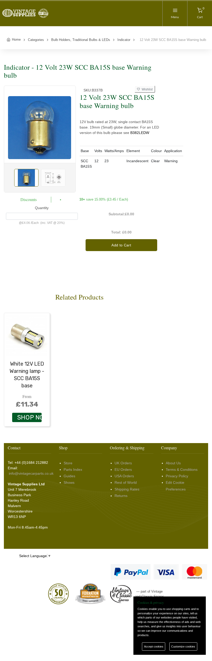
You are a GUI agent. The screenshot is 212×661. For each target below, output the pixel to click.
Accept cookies (153, 646)
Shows (69, 482)
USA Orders (124, 476)
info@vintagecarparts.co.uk (31, 473)
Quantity (42, 208)
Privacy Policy (177, 476)
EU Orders (123, 469)
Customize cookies (183, 646)
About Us (173, 463)
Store (68, 463)
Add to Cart (121, 245)
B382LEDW (139, 133)
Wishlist (146, 89)
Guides (69, 476)
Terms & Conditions (182, 469)
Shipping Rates (127, 489)
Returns (121, 496)
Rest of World (126, 482)
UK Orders (123, 463)
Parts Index (73, 469)
